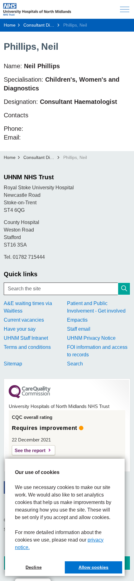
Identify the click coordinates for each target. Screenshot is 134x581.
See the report (30, 450)
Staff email (78, 329)
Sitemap (13, 363)
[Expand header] (124, 9)
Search (75, 363)
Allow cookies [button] (93, 567)
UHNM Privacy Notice (91, 338)
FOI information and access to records (97, 350)
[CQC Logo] (29, 396)
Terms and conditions (27, 347)
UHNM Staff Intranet (26, 338)
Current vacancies (24, 320)
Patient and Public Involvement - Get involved (96, 307)
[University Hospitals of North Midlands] (37, 9)
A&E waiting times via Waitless (28, 307)
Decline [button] (33, 567)
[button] (124, 289)
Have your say (20, 329)
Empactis (77, 320)
